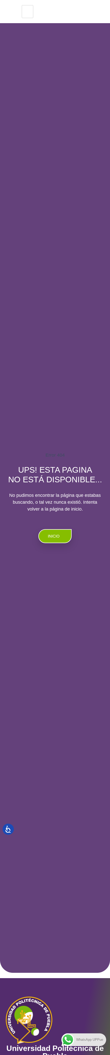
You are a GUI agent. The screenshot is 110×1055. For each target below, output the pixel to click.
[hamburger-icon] (27, 11)
